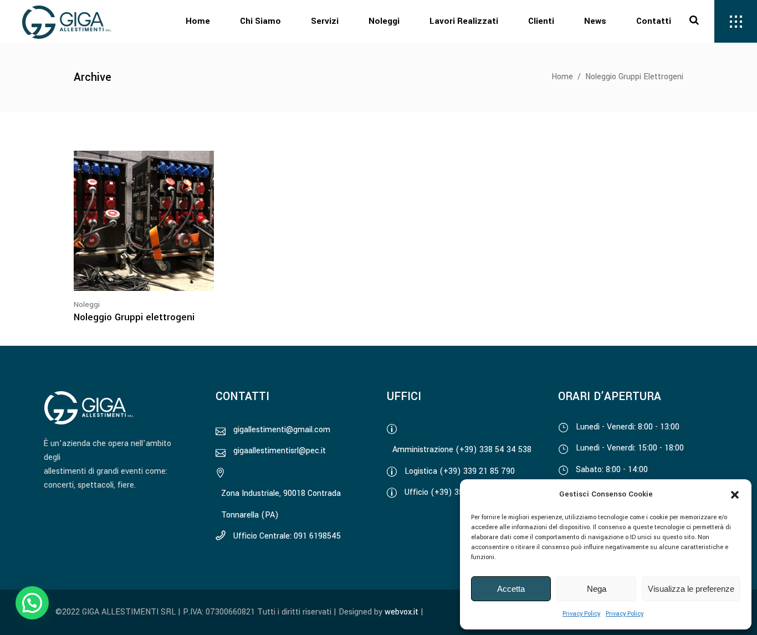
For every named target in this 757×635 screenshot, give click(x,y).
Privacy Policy (581, 614)
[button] (734, 494)
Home (562, 77)
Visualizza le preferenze (691, 588)
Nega (596, 588)
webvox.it (401, 612)
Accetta (511, 588)
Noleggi (87, 304)
